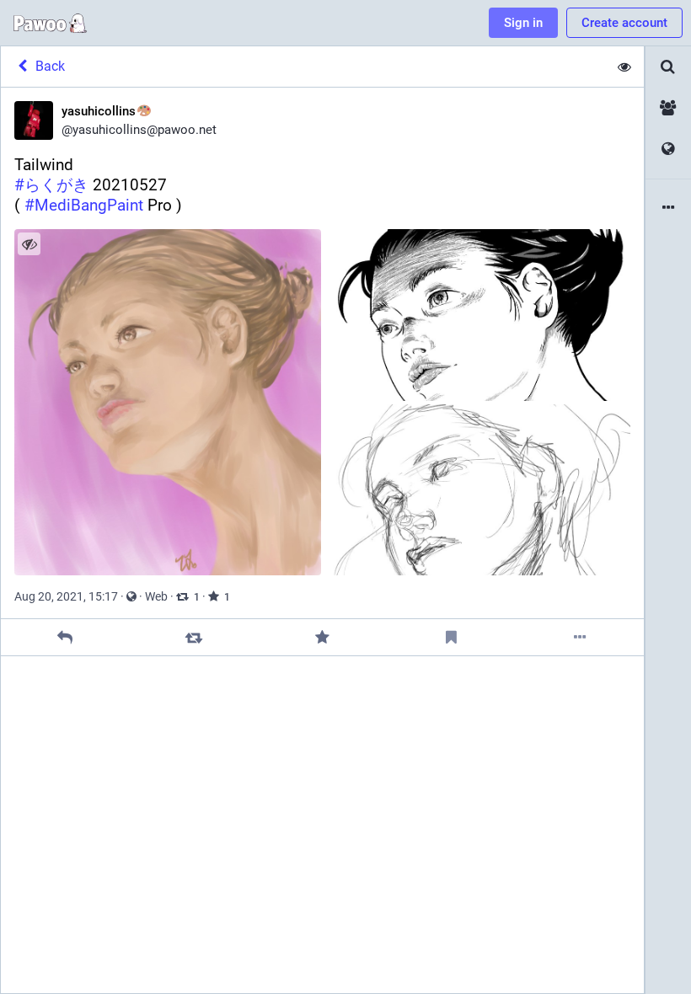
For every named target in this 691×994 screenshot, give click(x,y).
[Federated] (668, 149)
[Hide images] (29, 243)
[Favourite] (322, 637)
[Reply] (65, 637)
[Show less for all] (624, 66)
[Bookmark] (451, 637)
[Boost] (193, 637)
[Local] (668, 108)
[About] (668, 208)
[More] (579, 637)
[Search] (668, 67)
